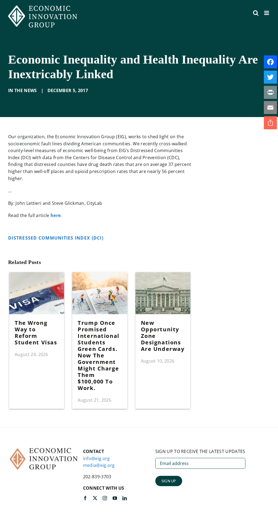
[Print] (270, 92)
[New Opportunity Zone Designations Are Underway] (162, 275)
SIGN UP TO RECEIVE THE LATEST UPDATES (200, 451)
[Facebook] (270, 62)
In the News (22, 90)
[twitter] (95, 498)
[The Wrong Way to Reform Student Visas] (36, 275)
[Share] (270, 122)
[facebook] (85, 498)
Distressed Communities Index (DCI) (56, 238)
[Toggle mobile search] (255, 13)
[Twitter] (270, 77)
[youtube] (115, 498)
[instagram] (105, 498)
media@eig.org (99, 465)
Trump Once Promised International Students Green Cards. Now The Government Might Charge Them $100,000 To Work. (98, 355)
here (55, 215)
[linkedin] (124, 498)
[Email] (270, 107)
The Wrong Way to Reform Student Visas (36, 332)
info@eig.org (96, 458)
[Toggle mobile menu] (267, 13)
